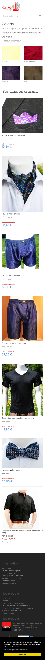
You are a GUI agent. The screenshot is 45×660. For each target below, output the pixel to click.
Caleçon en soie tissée (11, 276)
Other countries (8, 573)
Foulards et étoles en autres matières (17, 608)
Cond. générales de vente (12, 576)
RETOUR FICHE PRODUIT (12, 41)
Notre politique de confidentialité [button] (15, 650)
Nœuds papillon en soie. (12, 470)
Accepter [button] (22, 654)
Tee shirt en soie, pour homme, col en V (18, 418)
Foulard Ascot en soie (11, 214)
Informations (7, 568)
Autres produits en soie (11, 611)
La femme (6, 598)
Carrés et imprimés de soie (13, 603)
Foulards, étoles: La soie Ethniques (16, 606)
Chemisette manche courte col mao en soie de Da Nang (22, 532)
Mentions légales (9, 583)
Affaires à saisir (8, 613)
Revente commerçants (11, 571)
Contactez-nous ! (9, 581)
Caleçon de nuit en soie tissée (14, 343)
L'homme (6, 601)
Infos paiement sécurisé (11, 578)
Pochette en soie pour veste (13, 135)
